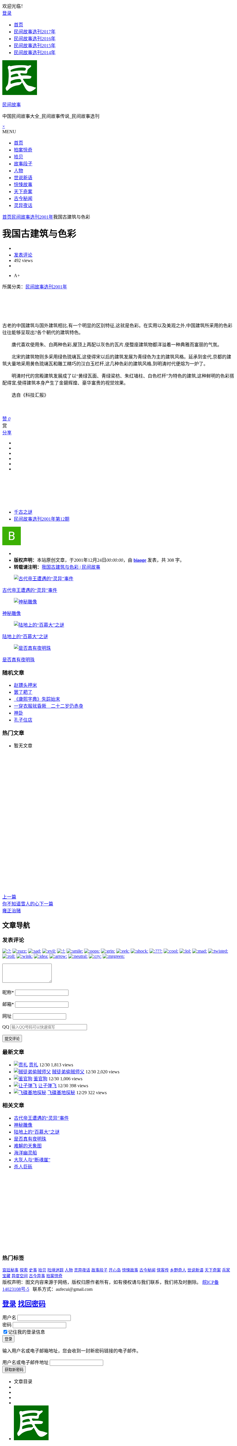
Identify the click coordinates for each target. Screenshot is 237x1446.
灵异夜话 (23, 205)
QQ (5, 1026)
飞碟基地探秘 (61, 1092)
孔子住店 (23, 719)
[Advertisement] (107, 303)
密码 (7, 1324)
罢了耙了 (23, 692)
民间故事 (11, 104)
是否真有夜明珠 (18, 659)
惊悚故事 (23, 184)
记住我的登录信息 (26, 1332)
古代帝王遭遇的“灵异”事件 (29, 590)
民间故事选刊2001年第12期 (41, 519)
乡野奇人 (178, 1270)
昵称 (8, 992)
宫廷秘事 (10, 1270)
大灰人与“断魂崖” (32, 1159)
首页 (18, 24)
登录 (7, 13)
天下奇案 (23, 191)
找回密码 (32, 1304)
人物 (18, 170)
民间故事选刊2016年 (34, 38)
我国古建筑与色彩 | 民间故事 (71, 567)
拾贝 (18, 156)
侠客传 (163, 1270)
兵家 (226, 1270)
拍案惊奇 (23, 149)
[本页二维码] (31, 1438)
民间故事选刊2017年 (34, 31)
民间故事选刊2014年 (34, 52)
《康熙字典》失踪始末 (37, 699)
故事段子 (23, 163)
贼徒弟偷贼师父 (68, 1071)
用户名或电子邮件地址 (25, 1362)
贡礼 (33, 1064)
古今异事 (37, 1276)
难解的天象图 (28, 1145)
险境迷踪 (55, 1270)
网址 (7, 1016)
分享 (7, 432)
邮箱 (8, 1004)
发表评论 (23, 254)
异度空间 (20, 1276)
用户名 (9, 1317)
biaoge (140, 560)
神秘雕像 (11, 613)
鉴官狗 (40, 1078)
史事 (33, 1270)
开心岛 (115, 1270)
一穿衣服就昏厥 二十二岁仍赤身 (48, 706)
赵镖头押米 (25, 685)
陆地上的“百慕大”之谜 (25, 636)
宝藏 (6, 1276)
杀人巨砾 (23, 1166)
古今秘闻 (23, 198)
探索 (24, 1270)
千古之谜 (23, 512)
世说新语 (23, 177)
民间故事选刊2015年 (34, 45)
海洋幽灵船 (25, 1152)
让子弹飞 (47, 1085)
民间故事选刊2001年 (32, 217)
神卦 (18, 713)
